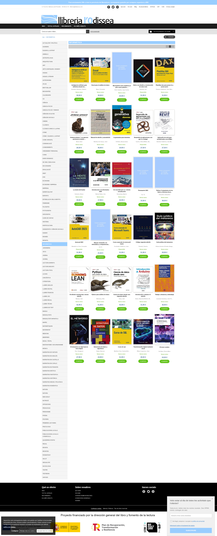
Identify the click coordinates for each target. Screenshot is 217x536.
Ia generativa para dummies (122, 137)
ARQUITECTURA (48, 61)
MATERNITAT (46, 330)
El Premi (152, 6)
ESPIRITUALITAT (48, 192)
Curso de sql (122, 347)
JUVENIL (45, 259)
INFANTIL (45, 240)
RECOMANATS (66, 26)
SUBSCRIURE (191, 530)
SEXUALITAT (46, 462)
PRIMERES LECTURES (49, 423)
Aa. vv (143, 194)
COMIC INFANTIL (48, 139)
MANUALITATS (47, 315)
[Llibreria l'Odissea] (77, 17)
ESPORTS (45, 195)
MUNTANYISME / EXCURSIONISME (53, 344)
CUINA (45, 154)
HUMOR (45, 233)
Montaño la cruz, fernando (79, 246)
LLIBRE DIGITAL (47, 289)
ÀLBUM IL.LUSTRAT (49, 50)
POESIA (45, 415)
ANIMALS (45, 54)
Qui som (123, 6)
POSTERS (45, 419)
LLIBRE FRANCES (48, 292)
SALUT (45, 458)
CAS (163, 6)
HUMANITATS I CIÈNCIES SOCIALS (53, 229)
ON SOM (77, 493)
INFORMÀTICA (47, 244)
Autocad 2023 (79, 242)
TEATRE (45, 470)
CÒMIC (45, 132)
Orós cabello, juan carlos (121, 89)
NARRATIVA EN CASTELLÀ (51, 359)
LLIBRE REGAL (47, 300)
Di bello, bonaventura (122, 141)
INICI (43, 26)
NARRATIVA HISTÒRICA (50, 378)
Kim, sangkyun (79, 351)
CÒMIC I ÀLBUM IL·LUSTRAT (51, 136)
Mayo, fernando (100, 89)
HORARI (77, 500)
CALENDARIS (47, 95)
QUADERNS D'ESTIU (49, 440)
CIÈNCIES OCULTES (49, 113)
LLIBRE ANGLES (48, 285)
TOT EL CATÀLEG (53, 26)
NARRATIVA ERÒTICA (49, 370)
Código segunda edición (143, 242)
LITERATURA (47, 281)
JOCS (44, 251)
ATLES (45, 84)
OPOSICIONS (47, 404)
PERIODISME (46, 411)
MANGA (45, 311)
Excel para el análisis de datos (100, 85)
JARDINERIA (46, 248)
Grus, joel (122, 298)
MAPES (45, 322)
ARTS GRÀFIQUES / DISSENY (51, 69)
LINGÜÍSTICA (47, 277)
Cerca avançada (94, 31)
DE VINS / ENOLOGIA (49, 162)
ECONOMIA (46, 180)
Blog (135, 6)
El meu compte (170, 6)
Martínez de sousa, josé (100, 141)
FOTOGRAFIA (47, 210)
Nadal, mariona (100, 351)
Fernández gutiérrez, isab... (121, 246)
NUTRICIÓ (46, 400)
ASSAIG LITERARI (48, 76)
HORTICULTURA (48, 225)
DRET (44, 173)
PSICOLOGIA (47, 426)
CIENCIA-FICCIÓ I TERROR (51, 110)
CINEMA (45, 121)
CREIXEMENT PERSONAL (50, 151)
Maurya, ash (79, 298)
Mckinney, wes (100, 298)
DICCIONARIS (47, 166)
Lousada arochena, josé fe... (164, 298)
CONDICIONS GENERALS (82, 498)
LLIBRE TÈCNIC (47, 303)
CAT (158, 6)
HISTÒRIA (46, 221)
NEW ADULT (46, 397)
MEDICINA (46, 333)
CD (43, 99)
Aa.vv (100, 247)
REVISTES (46, 451)
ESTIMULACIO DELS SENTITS (51, 199)
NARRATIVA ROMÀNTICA (50, 385)
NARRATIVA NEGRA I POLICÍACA (53, 382)
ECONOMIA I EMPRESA (50, 184)
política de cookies (9, 527)
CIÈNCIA (45, 102)
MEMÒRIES (46, 337)
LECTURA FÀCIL (48, 270)
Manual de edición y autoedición (100, 137)
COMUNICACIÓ (47, 143)
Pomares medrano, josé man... (164, 89)
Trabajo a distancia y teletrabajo (164, 294)
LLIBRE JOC (46, 296)
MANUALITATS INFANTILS (50, 318)
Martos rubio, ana (101, 194)
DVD (44, 177)
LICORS (45, 274)
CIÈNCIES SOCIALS (48, 117)
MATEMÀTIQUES (48, 326)
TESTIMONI (46, 473)
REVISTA (45, 447)
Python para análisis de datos (100, 294)
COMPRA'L (79, 99)
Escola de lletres (143, 6)
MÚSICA (45, 348)
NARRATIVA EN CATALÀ (50, 363)
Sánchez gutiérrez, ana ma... (164, 141)
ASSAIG (45, 72)
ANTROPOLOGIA (48, 58)
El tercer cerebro (164, 347)
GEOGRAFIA (46, 214)
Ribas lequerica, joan (143, 351)
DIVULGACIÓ (47, 169)
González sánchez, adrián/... (79, 89)
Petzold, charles (143, 246)
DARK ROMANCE (48, 158)
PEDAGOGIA (46, 408)
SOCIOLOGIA (47, 466)
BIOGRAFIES (46, 91)
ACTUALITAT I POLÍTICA (50, 43)
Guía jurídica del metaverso (164, 242)
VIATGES (45, 477)
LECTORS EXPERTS (49, 262)
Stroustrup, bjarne (122, 194)
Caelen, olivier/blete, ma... (143, 141)
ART (44, 65)
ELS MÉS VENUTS (80, 26)
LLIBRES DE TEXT (48, 307)
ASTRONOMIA (47, 80)
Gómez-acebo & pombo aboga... (164, 246)
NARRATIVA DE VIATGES (50, 352)
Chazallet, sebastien (164, 194)
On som (130, 6)
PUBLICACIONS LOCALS (50, 430)
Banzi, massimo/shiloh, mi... (143, 298)
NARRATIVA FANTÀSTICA (50, 374)
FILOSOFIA (46, 207)
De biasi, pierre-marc (164, 351)
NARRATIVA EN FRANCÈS (50, 367)
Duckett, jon (143, 89)
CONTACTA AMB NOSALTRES (83, 495)
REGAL (45, 443)
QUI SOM (78, 490)
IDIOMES (45, 236)
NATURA (45, 389)
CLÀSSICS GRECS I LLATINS (51, 128)
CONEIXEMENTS (47, 147)
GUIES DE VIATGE (48, 218)
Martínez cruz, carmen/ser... (122, 351)
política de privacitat (198, 521)
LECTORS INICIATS (48, 266)
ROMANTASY (47, 455)
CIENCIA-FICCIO (47, 106)
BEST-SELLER (47, 87)
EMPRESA (46, 188)
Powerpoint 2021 (143, 190)
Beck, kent (79, 141)
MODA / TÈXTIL (47, 341)
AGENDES (46, 46)
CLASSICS (46, 125)
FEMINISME (46, 203)
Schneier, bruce (79, 194)
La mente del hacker (79, 189)
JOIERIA (45, 255)
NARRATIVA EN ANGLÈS (50, 356)
